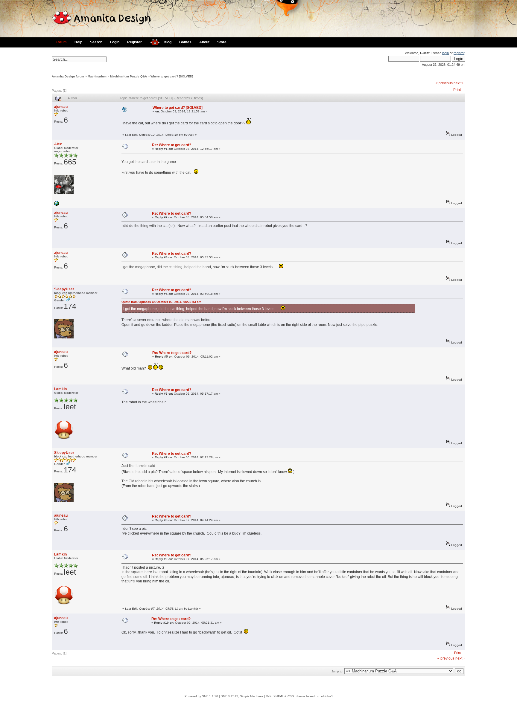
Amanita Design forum (68, 76)
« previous (444, 83)
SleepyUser (64, 289)
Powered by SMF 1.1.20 (201, 696)
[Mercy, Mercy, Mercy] (56, 204)
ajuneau (61, 107)
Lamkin (60, 389)
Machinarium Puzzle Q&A (128, 76)
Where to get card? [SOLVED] (171, 76)
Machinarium (97, 76)
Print (457, 90)
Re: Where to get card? (171, 145)
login (445, 53)
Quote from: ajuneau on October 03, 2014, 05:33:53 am (161, 301)
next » (458, 83)
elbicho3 (327, 696)
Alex (58, 144)
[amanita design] (153, 41)
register (459, 53)
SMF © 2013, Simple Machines (242, 696)
